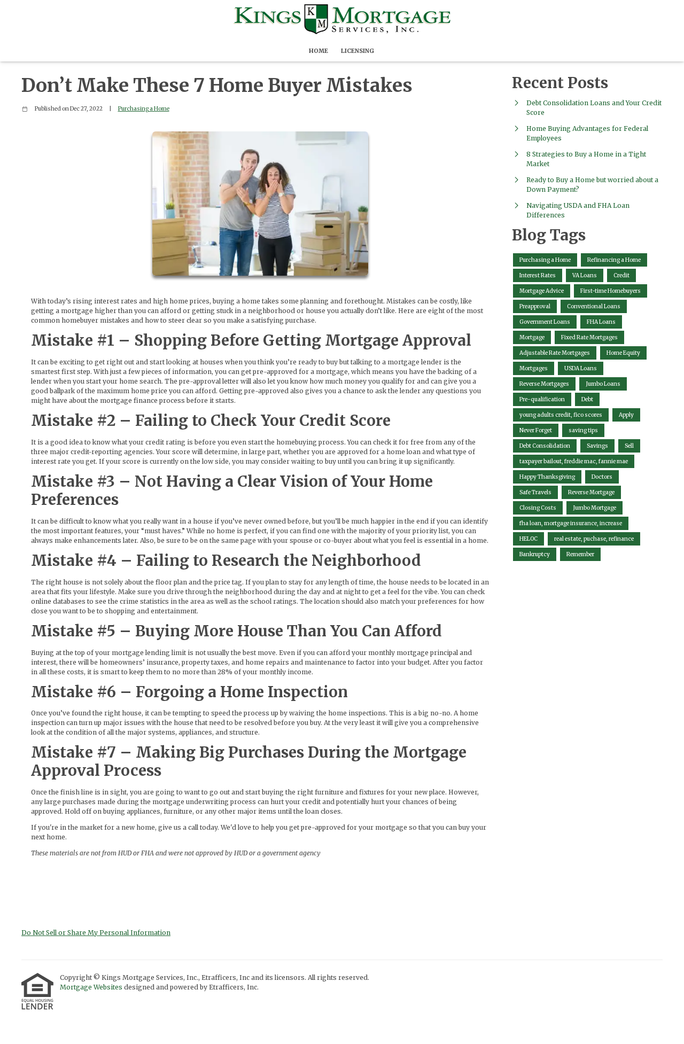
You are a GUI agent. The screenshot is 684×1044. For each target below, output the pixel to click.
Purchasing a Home (143, 108)
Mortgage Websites (92, 987)
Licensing (357, 50)
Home (318, 50)
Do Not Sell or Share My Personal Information (95, 933)
